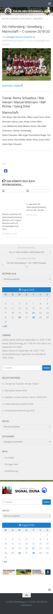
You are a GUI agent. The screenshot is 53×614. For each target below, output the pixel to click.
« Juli (4, 326)
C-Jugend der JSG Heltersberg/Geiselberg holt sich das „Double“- (36, 207)
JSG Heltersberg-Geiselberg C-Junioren (22, 18)
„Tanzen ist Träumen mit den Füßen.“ (22, 383)
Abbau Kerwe (8, 350)
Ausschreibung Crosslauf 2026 (19, 404)
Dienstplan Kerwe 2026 (16, 390)
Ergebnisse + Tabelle (11, 85)
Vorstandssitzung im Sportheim (17, 354)
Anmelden (9, 457)
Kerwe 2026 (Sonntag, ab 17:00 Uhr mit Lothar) (24, 343)
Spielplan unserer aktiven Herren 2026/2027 (26, 397)
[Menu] (49, 3)
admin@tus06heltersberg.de (20, 37)
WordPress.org (11, 471)
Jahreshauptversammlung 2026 (20, 410)
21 (33, 313)
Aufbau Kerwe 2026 (11, 339)
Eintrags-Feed (11, 464)
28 (33, 317)
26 (19, 317)
